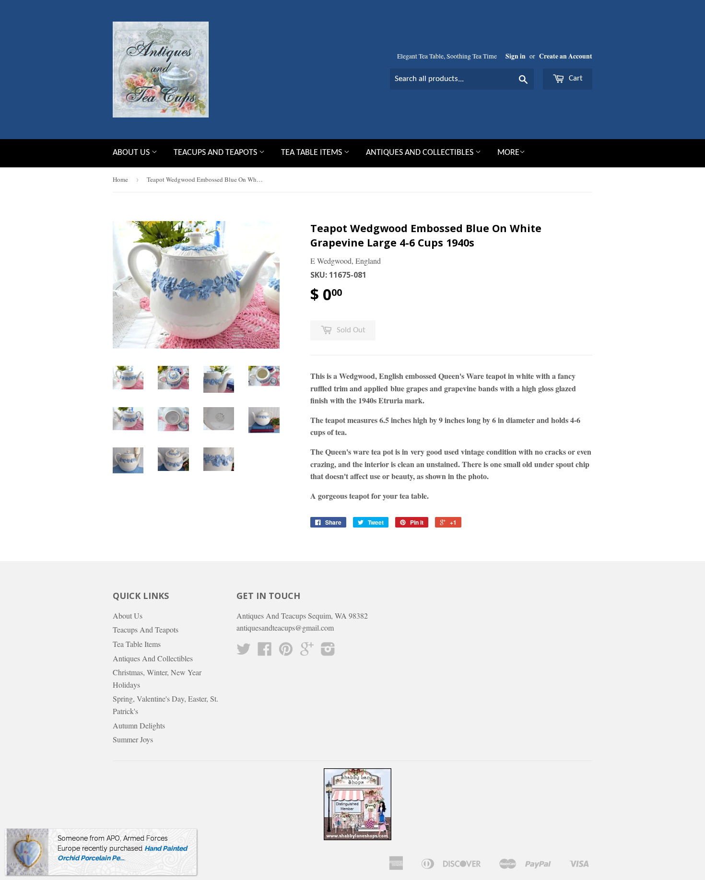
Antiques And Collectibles (420, 152)
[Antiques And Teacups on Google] (307, 651)
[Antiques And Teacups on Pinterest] (286, 651)
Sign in (515, 56)
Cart (575, 78)
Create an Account (565, 56)
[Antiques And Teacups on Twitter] (243, 651)
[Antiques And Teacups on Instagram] (328, 651)
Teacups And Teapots (216, 152)
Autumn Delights (139, 725)
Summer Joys (133, 739)
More (508, 152)
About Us (132, 152)
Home (120, 179)
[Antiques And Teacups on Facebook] (265, 651)
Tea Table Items (312, 152)
